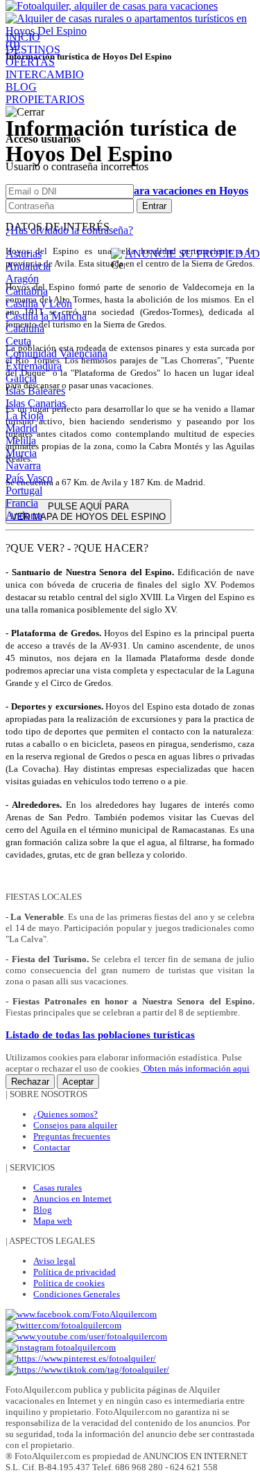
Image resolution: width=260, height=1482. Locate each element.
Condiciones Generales (76, 1294)
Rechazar (30, 1081)
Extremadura (34, 366)
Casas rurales (57, 1187)
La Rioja (25, 416)
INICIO (23, 37)
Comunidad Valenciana (56, 353)
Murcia (21, 453)
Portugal (24, 490)
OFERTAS (30, 62)
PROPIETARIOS (45, 99)
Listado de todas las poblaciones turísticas (100, 1034)
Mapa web (52, 1221)
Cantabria (27, 291)
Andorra (24, 515)
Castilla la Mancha (46, 316)
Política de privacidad (74, 1272)
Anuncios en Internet (72, 1198)
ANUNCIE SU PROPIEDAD (192, 254)
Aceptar (78, 1081)
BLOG (21, 87)
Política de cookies (69, 1283)
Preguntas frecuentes (71, 1136)
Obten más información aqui (195, 1068)
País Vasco (29, 478)
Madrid (21, 428)
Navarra (23, 465)
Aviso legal (54, 1261)
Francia (22, 503)
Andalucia (28, 266)
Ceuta (18, 341)
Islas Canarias (36, 403)
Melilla (21, 440)
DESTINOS (33, 49)
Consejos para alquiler (75, 1125)
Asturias (24, 254)
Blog (42, 1209)
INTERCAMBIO (45, 74)
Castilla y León (39, 303)
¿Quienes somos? (65, 1114)
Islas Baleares (35, 391)
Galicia (21, 378)
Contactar (51, 1147)
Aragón (22, 278)
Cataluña (25, 328)
